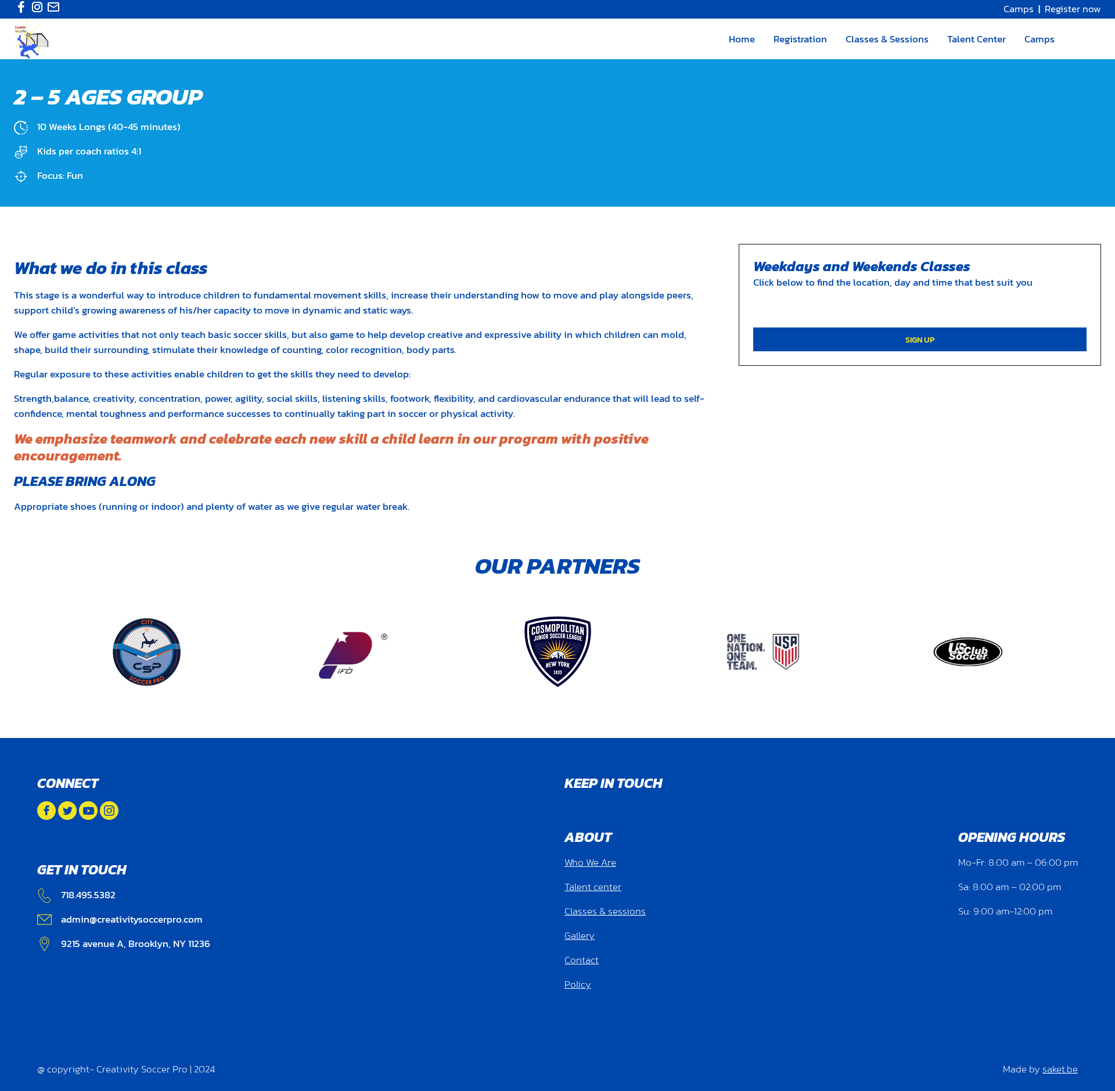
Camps (1018, 9)
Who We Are (590, 862)
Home (742, 38)
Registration (800, 38)
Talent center (592, 887)
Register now (1073, 9)
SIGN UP (919, 339)
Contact (581, 960)
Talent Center (976, 38)
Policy (577, 984)
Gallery (579, 935)
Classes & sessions (605, 911)
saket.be (1060, 1069)
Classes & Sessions (887, 38)
